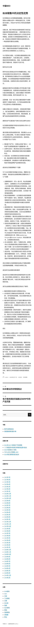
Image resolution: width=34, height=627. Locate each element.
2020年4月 (7, 568)
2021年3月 (7, 542)
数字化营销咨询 (9, 429)
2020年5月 (7, 566)
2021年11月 (7, 524)
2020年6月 (7, 563)
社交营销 (7, 608)
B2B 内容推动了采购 (10, 450)
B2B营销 (6, 591)
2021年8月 (7, 531)
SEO (5, 594)
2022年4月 (7, 512)
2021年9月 (7, 528)
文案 (5, 601)
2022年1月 (7, 519)
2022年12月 (7, 493)
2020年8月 (7, 559)
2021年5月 (7, 538)
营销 (5, 610)
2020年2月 (7, 573)
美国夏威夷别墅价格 (10, 431)
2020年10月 (7, 554)
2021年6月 (7, 535)
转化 (5, 617)
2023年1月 (7, 491)
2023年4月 (7, 484)
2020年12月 (7, 549)
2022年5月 (7, 510)
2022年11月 (7, 496)
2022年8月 (7, 503)
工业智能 (7, 598)
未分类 (20, 377)
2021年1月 (7, 547)
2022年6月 (7, 507)
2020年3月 (7, 570)
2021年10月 (7, 526)
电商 (5, 605)
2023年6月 (7, 479)
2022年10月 (7, 498)
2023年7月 (7, 477)
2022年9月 (7, 500)
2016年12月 (7, 575)
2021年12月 (7, 521)
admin (6, 377)
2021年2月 (7, 545)
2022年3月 (7, 514)
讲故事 (6, 615)
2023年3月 (7, 486)
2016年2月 (7, 577)
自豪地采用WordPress (13, 623)
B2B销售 (25, 377)
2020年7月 (7, 561)
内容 (5, 596)
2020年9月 (7, 556)
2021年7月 (7, 533)
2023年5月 (7, 482)
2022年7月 (7, 505)
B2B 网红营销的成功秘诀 (11, 454)
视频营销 (7, 612)
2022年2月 (7, 517)
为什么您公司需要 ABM (11, 452)
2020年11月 (7, 552)
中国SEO (6, 5)
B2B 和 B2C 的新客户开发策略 (13, 445)
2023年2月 (7, 489)
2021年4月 (7, 540)
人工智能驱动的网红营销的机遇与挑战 (15, 447)
